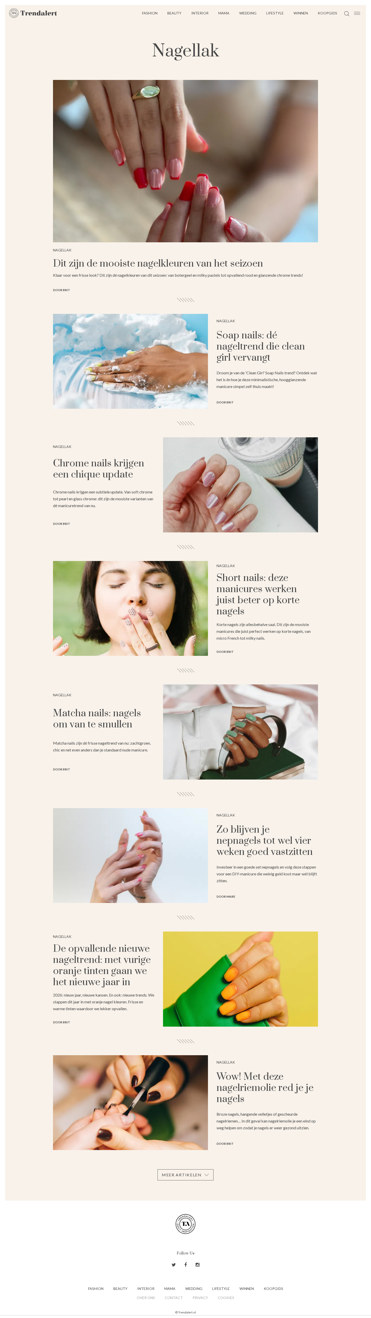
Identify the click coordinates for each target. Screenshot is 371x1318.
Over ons (146, 1297)
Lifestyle (275, 13)
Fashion (149, 13)
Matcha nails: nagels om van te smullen (97, 719)
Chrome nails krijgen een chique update (98, 469)
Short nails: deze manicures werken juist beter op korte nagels (258, 595)
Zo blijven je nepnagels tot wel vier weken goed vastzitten (265, 841)
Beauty (174, 13)
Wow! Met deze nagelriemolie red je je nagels (265, 1088)
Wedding (247, 13)
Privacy (200, 1297)
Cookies (226, 1297)
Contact (174, 1297)
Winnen (301, 13)
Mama (223, 13)
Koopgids (327, 13)
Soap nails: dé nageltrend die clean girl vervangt (261, 346)
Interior (199, 13)
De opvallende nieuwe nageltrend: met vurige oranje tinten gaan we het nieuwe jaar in (102, 965)
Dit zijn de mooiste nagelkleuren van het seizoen (158, 263)
